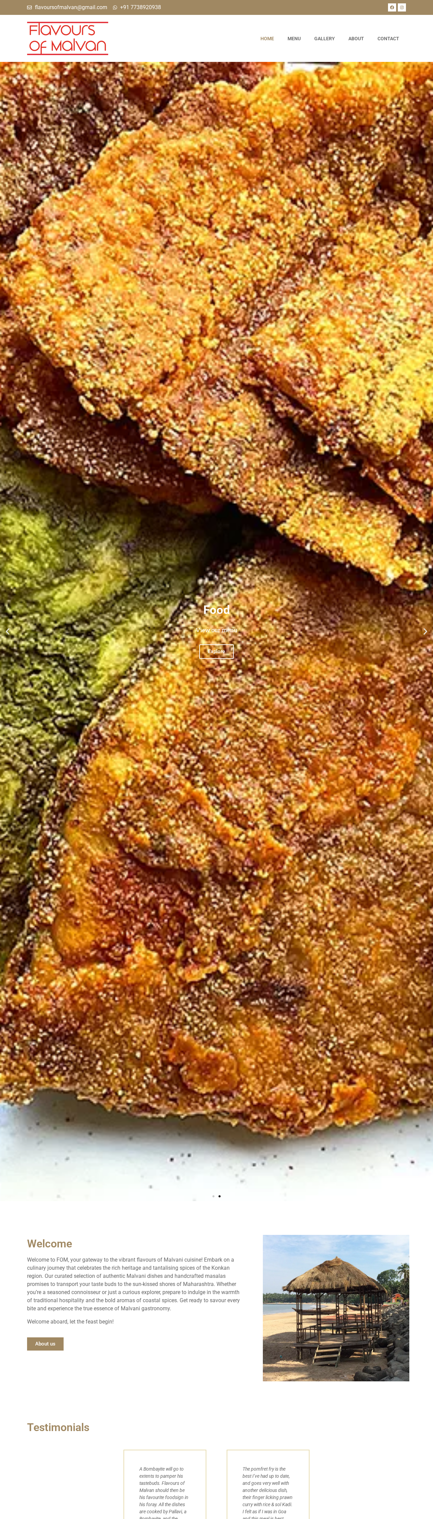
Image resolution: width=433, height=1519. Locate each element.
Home (267, 38)
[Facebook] (392, 7)
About (356, 38)
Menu (294, 38)
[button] (7, 631)
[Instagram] (402, 7)
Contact (388, 38)
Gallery (324, 38)
